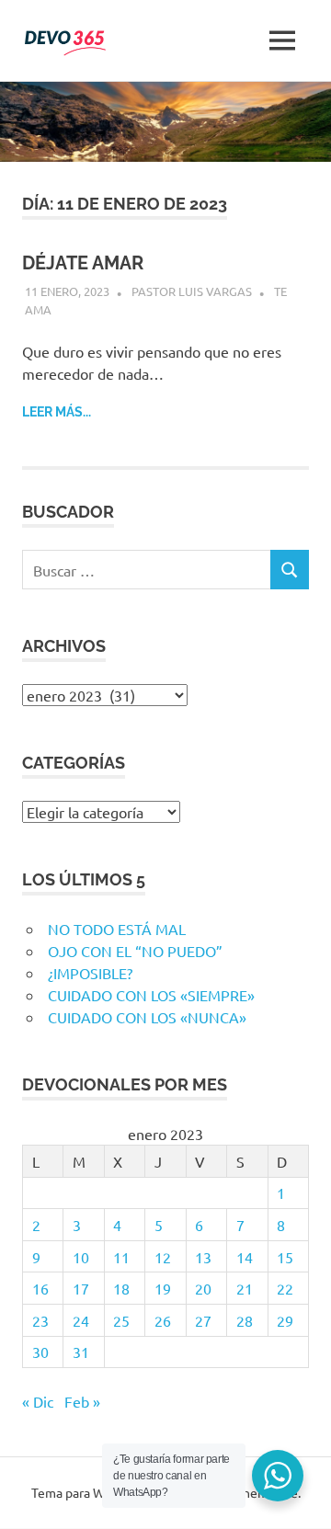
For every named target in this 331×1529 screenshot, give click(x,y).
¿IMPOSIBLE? (90, 973)
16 (40, 1288)
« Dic (37, 1401)
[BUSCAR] (289, 569)
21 (244, 1288)
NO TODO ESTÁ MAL (117, 928)
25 (121, 1320)
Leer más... (56, 412)
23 (40, 1320)
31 (81, 1351)
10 (81, 1257)
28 (244, 1320)
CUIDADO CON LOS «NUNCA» (147, 1017)
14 (244, 1257)
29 (285, 1320)
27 (203, 1320)
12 (162, 1257)
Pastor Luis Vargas (191, 291)
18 (121, 1288)
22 (285, 1288)
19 (162, 1288)
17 (81, 1288)
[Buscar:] (146, 569)
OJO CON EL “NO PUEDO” (135, 950)
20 (203, 1288)
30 (40, 1351)
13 (203, 1257)
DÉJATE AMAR (82, 263)
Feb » (82, 1401)
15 (285, 1257)
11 (121, 1257)
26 (162, 1320)
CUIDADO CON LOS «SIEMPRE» (151, 995)
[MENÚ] (282, 40)
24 (81, 1320)
